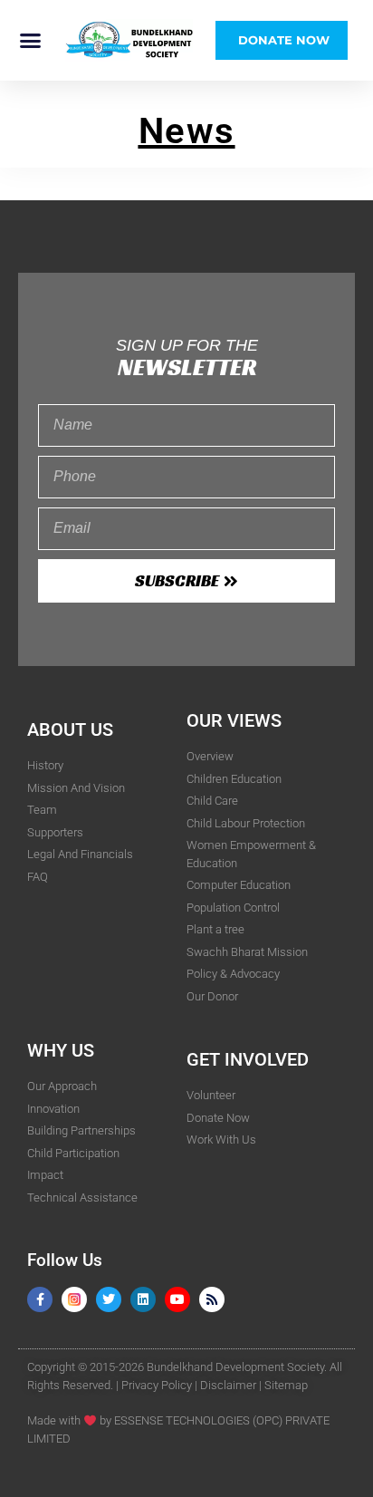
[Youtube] (177, 1299)
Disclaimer (228, 1385)
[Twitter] (108, 1299)
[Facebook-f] (40, 1299)
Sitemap (286, 1385)
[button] (31, 41)
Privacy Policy (156, 1385)
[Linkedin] (143, 1299)
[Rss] (212, 1299)
